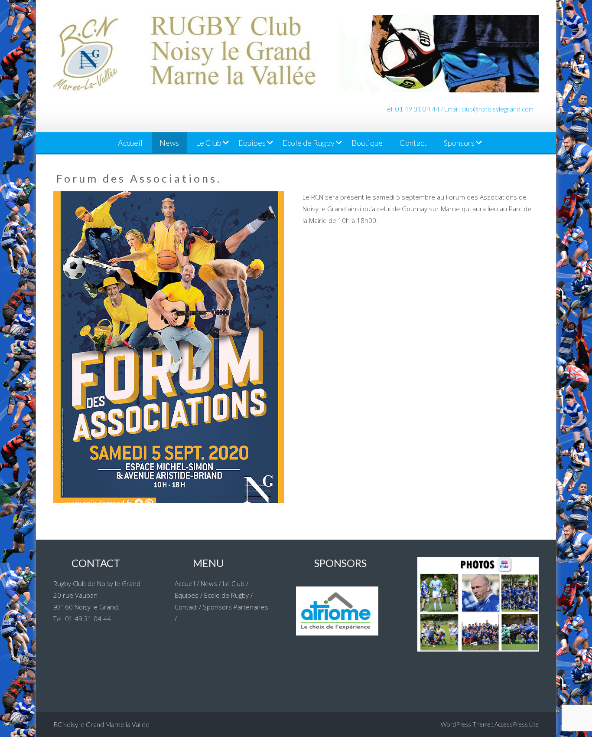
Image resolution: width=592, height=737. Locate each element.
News (169, 142)
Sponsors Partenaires (235, 607)
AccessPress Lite (516, 724)
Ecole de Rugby (309, 142)
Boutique (367, 142)
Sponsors (459, 142)
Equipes (252, 142)
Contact (413, 142)
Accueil (130, 142)
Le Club (208, 142)
